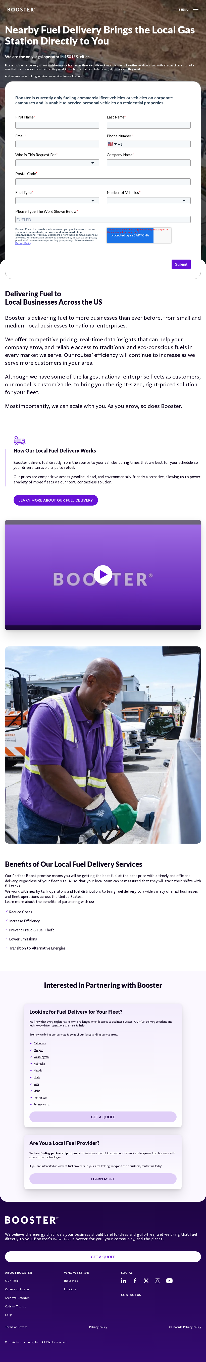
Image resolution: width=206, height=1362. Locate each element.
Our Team (12, 1281)
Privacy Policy (98, 1327)
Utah (37, 1077)
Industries (71, 1281)
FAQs (9, 1315)
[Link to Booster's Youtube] (169, 1280)
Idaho (37, 1091)
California (40, 1043)
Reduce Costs (20, 912)
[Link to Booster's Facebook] (134, 1280)
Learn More (103, 1179)
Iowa (36, 1084)
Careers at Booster (17, 1289)
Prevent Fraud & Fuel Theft (31, 930)
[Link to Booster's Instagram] (157, 1280)
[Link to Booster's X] (146, 1280)
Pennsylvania (41, 1104)
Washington (41, 1057)
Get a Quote (103, 1117)
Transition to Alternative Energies (37, 948)
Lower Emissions (23, 939)
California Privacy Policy (185, 1327)
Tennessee (40, 1097)
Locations (70, 1289)
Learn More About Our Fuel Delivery (56, 500)
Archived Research (17, 1298)
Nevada (38, 1070)
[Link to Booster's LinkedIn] (123, 1280)
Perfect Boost (62, 1239)
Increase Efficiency (24, 921)
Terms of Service (16, 1327)
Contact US (131, 1295)
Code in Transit (15, 1306)
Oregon (38, 1050)
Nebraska (39, 1063)
